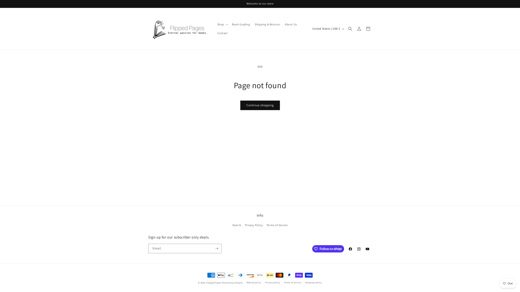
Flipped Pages (213, 282)
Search (236, 225)
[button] (222, 24)
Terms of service (292, 282)
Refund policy (254, 282)
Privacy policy (272, 282)
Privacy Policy (254, 225)
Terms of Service (277, 225)
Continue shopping (260, 105)
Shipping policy (313, 282)
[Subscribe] (216, 248)
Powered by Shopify (232, 282)
